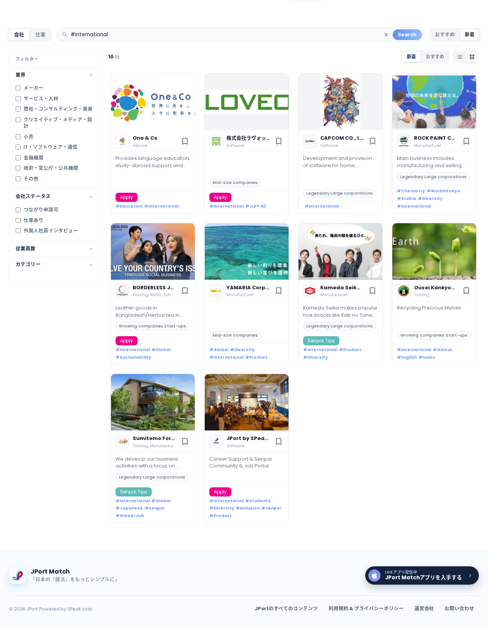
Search (407, 34)
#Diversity (430, 198)
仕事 (40, 34)
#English (407, 357)
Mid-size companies (235, 182)
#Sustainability (133, 357)
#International (161, 206)
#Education (129, 206)
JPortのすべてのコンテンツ (286, 608)
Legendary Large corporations (340, 193)
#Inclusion (248, 508)
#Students (258, 501)
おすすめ (445, 34)
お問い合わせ (459, 608)
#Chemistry (411, 191)
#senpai (154, 508)
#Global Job (130, 516)
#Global (160, 350)
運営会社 (424, 608)
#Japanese (129, 508)
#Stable (406, 198)
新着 (470, 34)
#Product (256, 357)
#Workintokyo (443, 191)
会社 (19, 34)
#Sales (426, 357)
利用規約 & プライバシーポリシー (366, 608)
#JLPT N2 (255, 206)
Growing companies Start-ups (152, 326)
